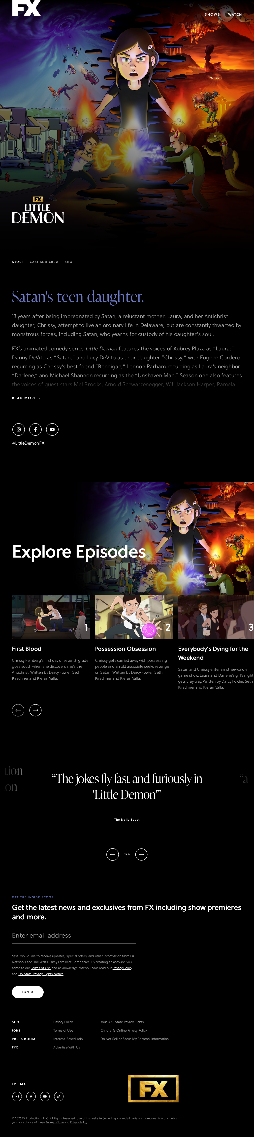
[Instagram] (18, 429)
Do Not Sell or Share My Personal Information (134, 1039)
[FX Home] (26, 9)
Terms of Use (41, 968)
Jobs (16, 1031)
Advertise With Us (66, 1047)
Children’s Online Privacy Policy (123, 1031)
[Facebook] (35, 429)
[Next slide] (35, 710)
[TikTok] (59, 1096)
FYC (15, 1047)
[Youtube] (52, 429)
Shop (17, 1022)
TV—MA (19, 1084)
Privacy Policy (122, 968)
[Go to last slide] (112, 854)
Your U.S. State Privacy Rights (122, 1022)
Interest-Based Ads (68, 1039)
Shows (212, 15)
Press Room (23, 1039)
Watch (235, 15)
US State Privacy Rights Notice (40, 974)
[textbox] (74, 938)
